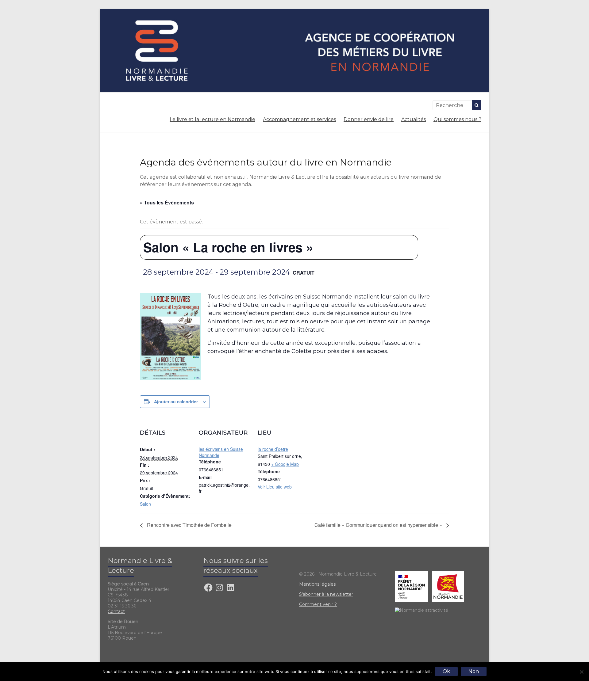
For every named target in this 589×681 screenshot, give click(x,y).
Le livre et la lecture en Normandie (212, 119)
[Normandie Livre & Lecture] (294, 12)
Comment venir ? (318, 604)
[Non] (581, 672)
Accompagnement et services (299, 119)
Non (473, 671)
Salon (145, 504)
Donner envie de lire (369, 119)
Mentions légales (317, 584)
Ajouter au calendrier (176, 401)
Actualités (413, 119)
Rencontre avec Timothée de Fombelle (189, 524)
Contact (116, 611)
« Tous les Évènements (167, 202)
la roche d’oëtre (273, 449)
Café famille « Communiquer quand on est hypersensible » (378, 524)
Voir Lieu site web (275, 487)
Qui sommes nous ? (457, 119)
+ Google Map (285, 464)
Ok (446, 671)
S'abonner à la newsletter (326, 594)
